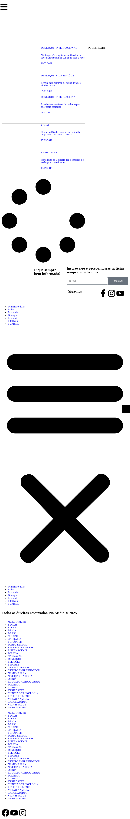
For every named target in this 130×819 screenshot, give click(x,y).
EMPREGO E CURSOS (20, 647)
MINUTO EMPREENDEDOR (24, 670)
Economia (13, 312)
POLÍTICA (14, 684)
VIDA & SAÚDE (17, 704)
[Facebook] (6, 813)
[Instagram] (112, 293)
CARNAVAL (15, 656)
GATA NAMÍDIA (17, 701)
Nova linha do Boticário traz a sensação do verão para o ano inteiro (62, 161)
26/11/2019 (46, 112)
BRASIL (12, 633)
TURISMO (14, 323)
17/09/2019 (46, 140)
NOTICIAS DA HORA (20, 676)
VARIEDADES (16, 690)
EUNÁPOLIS (15, 641)
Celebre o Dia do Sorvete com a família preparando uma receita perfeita (60, 133)
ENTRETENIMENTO (19, 696)
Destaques (13, 315)
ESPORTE (13, 664)
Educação (13, 321)
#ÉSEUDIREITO (17, 621)
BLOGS (12, 627)
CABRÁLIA (14, 639)
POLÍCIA (13, 653)
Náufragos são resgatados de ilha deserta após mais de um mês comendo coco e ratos (62, 56)
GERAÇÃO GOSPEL (19, 667)
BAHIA (12, 630)
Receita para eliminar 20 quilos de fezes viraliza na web (61, 84)
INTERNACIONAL (18, 650)
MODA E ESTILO (17, 707)
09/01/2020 (46, 91)
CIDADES (13, 636)
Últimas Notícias (16, 306)
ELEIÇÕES (14, 661)
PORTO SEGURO (17, 644)
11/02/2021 (46, 63)
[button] (65, 455)
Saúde (11, 309)
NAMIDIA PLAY (17, 673)
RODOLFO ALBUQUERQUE (24, 681)
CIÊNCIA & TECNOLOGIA (23, 693)
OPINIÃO (13, 679)
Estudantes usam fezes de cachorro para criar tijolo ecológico (61, 105)
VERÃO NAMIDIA (18, 699)
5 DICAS (13, 624)
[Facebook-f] (103, 293)
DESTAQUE (15, 659)
